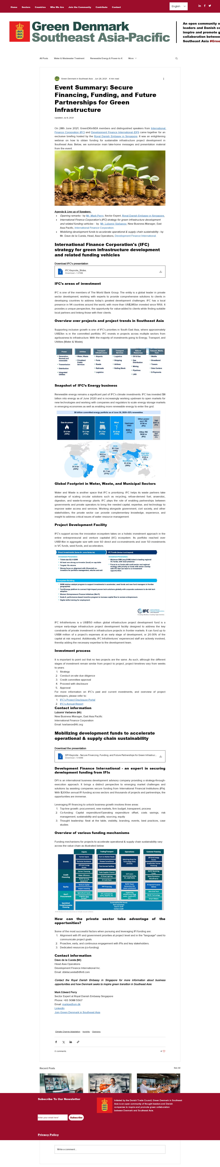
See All (177, 1068)
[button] (176, 58)
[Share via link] (78, 1042)
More (130, 58)
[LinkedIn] (199, 5)
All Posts (44, 58)
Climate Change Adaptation (67, 1031)
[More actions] (163, 78)
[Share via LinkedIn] (70, 1042)
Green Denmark (80, 26)
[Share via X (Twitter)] (63, 1042)
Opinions (96, 1031)
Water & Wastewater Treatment (69, 58)
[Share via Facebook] (56, 1042)
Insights (86, 1031)
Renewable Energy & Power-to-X (106, 58)
